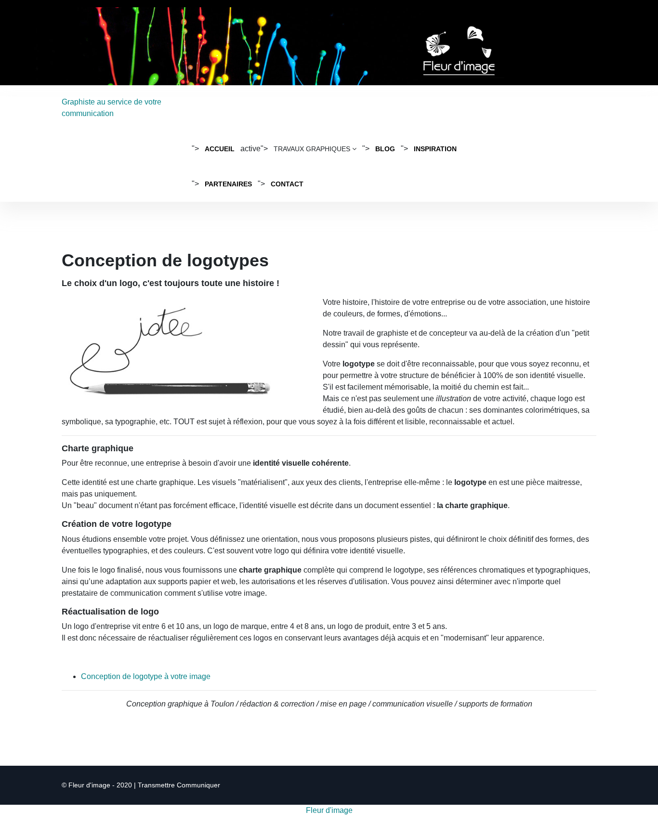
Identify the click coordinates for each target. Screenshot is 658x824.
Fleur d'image (329, 810)
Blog (385, 149)
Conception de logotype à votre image (146, 676)
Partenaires (228, 184)
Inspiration (435, 149)
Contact (287, 184)
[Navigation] (501, 113)
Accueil (220, 149)
